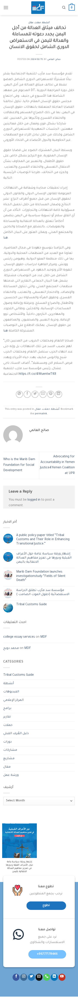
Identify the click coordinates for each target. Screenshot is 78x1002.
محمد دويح (11, 648)
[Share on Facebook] (27, 394)
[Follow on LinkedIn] (54, 977)
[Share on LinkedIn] (58, 394)
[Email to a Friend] (43, 394)
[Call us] (46, 977)
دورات (7, 742)
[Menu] (5, 7)
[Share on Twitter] (35, 394)
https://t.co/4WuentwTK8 (37, 374)
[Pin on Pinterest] (50, 394)
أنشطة (46, 23)
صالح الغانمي (54, 59)
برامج (7, 708)
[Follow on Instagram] (23, 977)
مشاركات (10, 750)
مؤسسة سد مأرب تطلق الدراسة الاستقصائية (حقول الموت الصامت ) (42, 592)
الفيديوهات (11, 692)
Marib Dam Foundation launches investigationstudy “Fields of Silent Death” (40, 576)
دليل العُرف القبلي (16, 733)
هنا (5, 238)
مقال (30, 23)
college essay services (19, 637)
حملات (38, 23)
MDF (43, 637)
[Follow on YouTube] (61, 977)
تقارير (7, 717)
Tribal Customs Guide (31, 605)
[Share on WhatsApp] (19, 394)
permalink (41, 414)
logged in (34, 500)
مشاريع (9, 758)
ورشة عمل (11, 775)
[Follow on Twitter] (31, 977)
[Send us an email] (39, 977)
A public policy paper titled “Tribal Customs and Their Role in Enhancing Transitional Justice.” (43, 540)
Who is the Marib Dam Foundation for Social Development (19, 465)
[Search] (63, 7)
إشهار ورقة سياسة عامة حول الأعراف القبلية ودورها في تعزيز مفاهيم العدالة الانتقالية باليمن (44, 558)
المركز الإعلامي (13, 700)
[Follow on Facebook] (16, 977)
